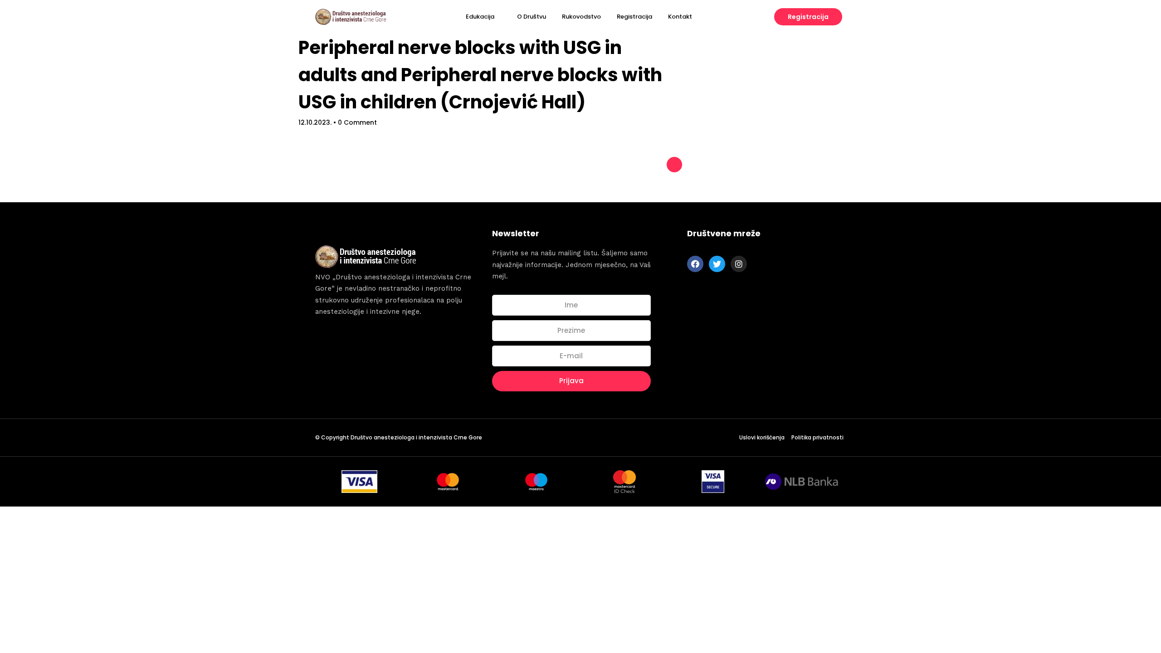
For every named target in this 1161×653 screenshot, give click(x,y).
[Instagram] (739, 264)
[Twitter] (717, 264)
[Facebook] (695, 264)
